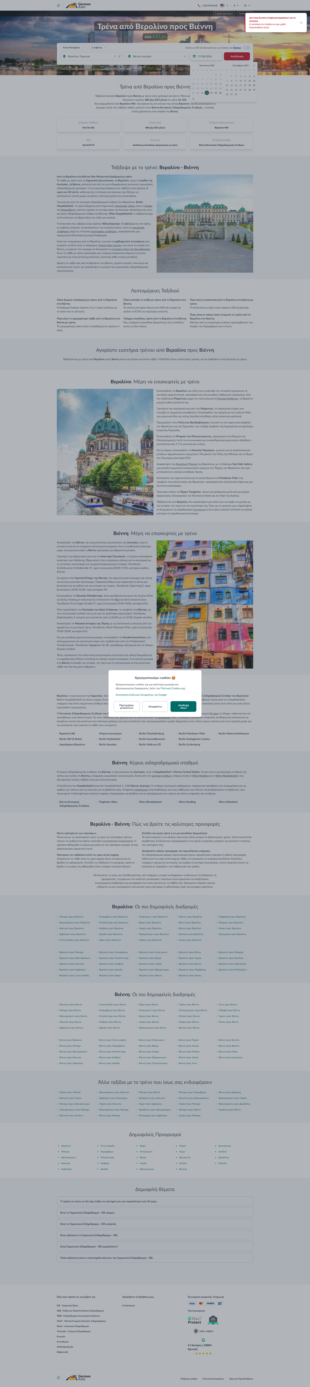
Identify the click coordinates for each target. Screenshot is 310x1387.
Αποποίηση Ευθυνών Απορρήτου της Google (141, 694)
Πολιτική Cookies (170, 688)
